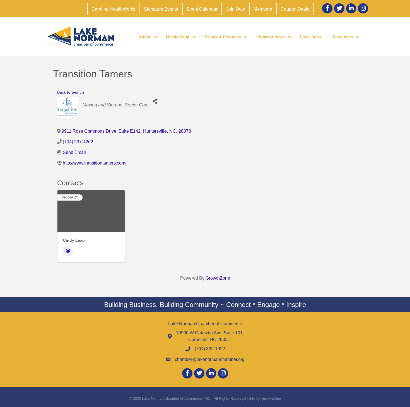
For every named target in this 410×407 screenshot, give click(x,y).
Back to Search (70, 92)
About (145, 37)
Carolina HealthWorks (113, 9)
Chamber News (270, 37)
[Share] (155, 101)
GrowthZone (218, 278)
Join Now (235, 9)
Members (263, 9)
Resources (343, 37)
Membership (177, 37)
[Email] (68, 251)
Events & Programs (223, 37)
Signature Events (161, 9)
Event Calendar (202, 9)
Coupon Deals (295, 9)
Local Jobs (310, 37)
